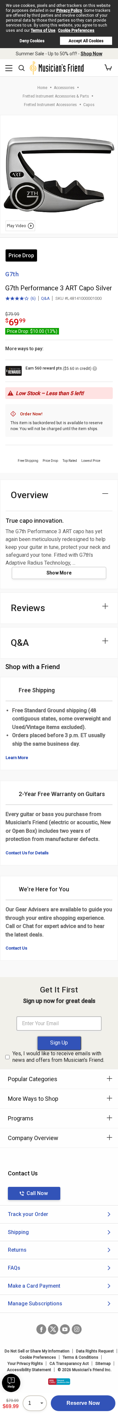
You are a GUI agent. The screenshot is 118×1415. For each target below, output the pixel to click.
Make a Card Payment (34, 1286)
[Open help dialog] (11, 1383)
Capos (88, 104)
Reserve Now (83, 1403)
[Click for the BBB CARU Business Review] (59, 1381)
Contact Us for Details (27, 852)
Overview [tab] (30, 495)
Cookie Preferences (76, 30)
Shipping (18, 1232)
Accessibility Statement (29, 1370)
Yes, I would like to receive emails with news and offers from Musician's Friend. (58, 1056)
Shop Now (91, 53)
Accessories (64, 87)
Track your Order (28, 1214)
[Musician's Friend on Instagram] (77, 1329)
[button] (108, 67)
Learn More (17, 757)
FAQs (14, 1268)
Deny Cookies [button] (32, 41)
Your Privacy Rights (25, 1363)
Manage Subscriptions (35, 1303)
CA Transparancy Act (69, 1363)
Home (42, 87)
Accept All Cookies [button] (86, 41)
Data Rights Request (95, 1351)
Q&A (45, 298)
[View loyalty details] (94, 369)
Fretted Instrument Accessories (50, 104)
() (20, 299)
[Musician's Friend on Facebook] (41, 1329)
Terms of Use (43, 30)
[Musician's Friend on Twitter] (53, 1329)
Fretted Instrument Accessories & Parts (56, 96)
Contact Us (16, 948)
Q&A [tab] (20, 642)
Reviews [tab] (28, 608)
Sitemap (103, 1363)
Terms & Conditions (80, 1357)
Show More (59, 572)
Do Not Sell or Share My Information (37, 1351)
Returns (17, 1250)
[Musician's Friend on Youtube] (65, 1329)
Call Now (37, 1193)
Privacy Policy (69, 10)
